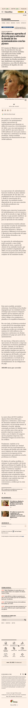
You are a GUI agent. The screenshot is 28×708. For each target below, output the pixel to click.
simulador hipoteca (14, 645)
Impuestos (13, 22)
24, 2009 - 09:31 (14, 106)
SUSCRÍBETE (20, 11)
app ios (14, 656)
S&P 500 (13, 8)
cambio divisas (14, 650)
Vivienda (3, 22)
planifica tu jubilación (5, 651)
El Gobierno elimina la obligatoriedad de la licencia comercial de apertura (17, 503)
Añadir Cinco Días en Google (9, 114)
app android (22, 656)
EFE (10, 507)
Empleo (8, 22)
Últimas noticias (6, 587)
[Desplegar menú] (2, 11)
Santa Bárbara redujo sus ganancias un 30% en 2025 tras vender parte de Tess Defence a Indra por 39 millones (13, 597)
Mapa (7, 696)
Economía (6, 19)
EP (14, 104)
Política (18, 22)
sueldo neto (22, 645)
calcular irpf (5, 645)
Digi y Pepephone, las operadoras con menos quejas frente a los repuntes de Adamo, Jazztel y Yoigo (13, 592)
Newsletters (13, 696)
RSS (9, 696)
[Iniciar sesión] (25, 12)
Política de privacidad (16, 694)
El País (25, 15)
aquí (23, 536)
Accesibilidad (23, 694)
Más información (4, 532)
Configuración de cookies (6, 694)
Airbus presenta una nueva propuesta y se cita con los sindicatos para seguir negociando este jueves (13, 608)
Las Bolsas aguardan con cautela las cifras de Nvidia (20, 28)
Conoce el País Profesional (14, 662)
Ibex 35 (3, 8)
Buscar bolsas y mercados (8, 615)
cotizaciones (5, 656)
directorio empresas (22, 650)
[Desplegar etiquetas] (25, 526)
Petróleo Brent (24, 8)
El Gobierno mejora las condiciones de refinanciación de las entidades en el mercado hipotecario (17, 515)
